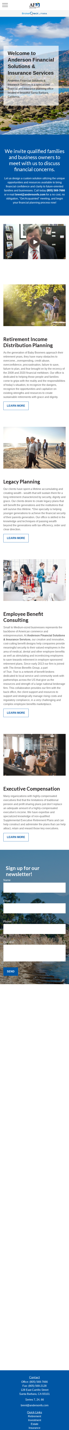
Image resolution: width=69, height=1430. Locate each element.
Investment (34, 1420)
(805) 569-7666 (38, 1381)
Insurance (34, 1427)
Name (7, 880)
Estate (34, 1424)
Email (6, 900)
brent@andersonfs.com (34, 1405)
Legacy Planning (21, 481)
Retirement (34, 1416)
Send (11, 971)
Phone (7, 921)
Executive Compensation (31, 789)
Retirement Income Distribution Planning (28, 342)
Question (8, 942)
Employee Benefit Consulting (23, 617)
